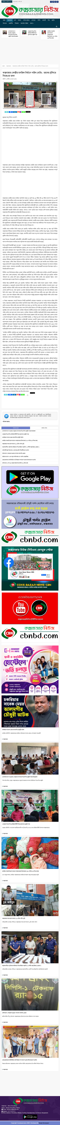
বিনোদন (5, 23)
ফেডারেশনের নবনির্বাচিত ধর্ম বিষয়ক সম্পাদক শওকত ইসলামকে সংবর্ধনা (19, 459)
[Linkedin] (15, 112)
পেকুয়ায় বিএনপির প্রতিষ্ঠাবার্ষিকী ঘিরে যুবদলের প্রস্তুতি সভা (32, 32)
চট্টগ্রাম (19, 20)
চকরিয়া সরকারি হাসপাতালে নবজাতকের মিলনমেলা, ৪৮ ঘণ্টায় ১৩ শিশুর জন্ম (52, 34)
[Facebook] (11, 112)
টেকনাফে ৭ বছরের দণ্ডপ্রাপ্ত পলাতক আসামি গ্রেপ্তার (13, 453)
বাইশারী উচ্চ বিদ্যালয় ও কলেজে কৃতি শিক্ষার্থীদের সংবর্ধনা (15, 450)
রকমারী (44, 20)
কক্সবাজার (9, 20)
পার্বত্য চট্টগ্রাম (26, 20)
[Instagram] (19, 112)
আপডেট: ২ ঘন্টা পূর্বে (18, 1)
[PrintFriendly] (7, 112)
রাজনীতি (11, 23)
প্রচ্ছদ (4, 20)
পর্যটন (39, 20)
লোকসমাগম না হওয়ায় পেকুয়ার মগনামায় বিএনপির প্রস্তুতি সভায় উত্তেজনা (19, 431)
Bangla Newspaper (44, 1123)
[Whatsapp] (23, 112)
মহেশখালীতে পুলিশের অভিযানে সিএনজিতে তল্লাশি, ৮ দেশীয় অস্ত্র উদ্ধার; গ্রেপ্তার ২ (20, 447)
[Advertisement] (30, 53)
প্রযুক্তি (53, 20)
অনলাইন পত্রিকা (24, 23)
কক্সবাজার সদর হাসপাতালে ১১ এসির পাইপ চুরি (13, 443)
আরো (31, 23)
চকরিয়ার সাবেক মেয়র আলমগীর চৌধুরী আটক (12, 437)
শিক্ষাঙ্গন (17, 23)
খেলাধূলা (33, 20)
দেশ (15, 20)
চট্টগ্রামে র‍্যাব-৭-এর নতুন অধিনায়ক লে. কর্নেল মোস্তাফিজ (15, 456)
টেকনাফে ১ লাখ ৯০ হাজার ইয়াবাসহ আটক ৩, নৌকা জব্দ (15, 463)
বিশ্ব (49, 20)
